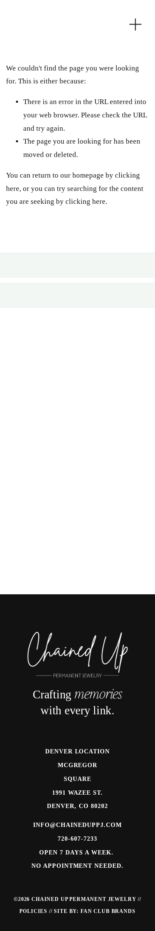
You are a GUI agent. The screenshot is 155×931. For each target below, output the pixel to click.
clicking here (85, 201)
